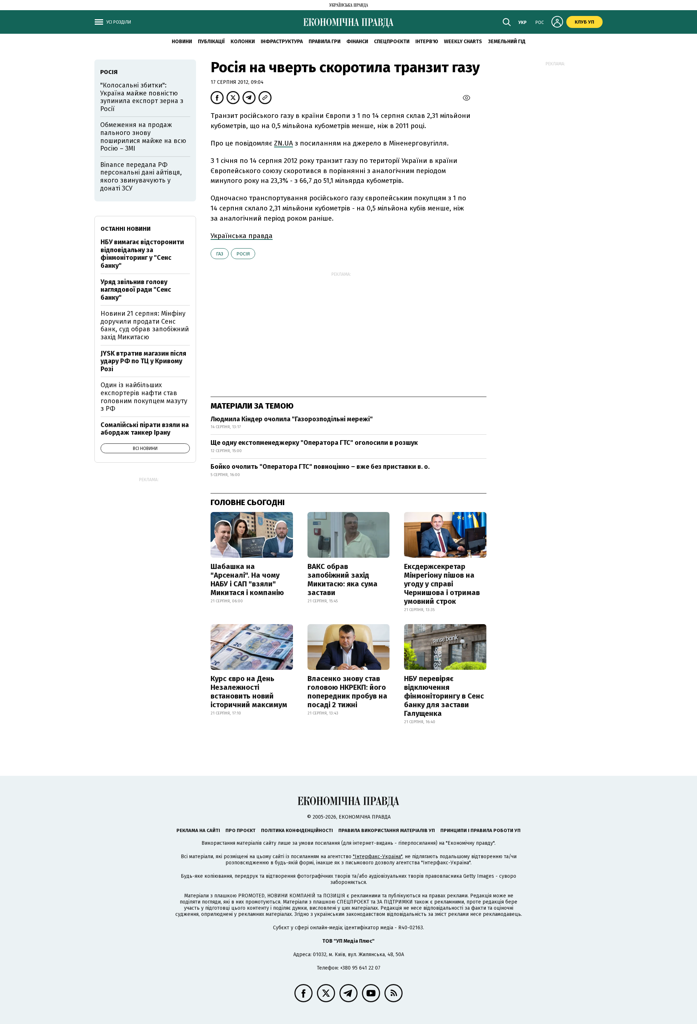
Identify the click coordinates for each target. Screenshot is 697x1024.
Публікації (211, 41)
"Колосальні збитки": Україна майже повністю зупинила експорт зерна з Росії (141, 97)
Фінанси (357, 41)
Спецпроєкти (391, 41)
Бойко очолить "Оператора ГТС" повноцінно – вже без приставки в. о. (320, 467)
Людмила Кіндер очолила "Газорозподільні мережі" (292, 419)
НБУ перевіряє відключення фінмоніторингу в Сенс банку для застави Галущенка (444, 696)
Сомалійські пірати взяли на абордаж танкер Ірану (145, 429)
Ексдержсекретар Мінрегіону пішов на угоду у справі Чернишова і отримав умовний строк (442, 584)
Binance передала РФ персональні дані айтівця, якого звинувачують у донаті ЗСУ (141, 176)
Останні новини (126, 228)
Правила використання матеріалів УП (386, 830)
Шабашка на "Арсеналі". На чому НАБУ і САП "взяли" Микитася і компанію (247, 579)
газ (219, 254)
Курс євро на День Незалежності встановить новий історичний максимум (249, 691)
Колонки (243, 41)
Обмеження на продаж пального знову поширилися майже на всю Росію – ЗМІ (143, 136)
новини (182, 41)
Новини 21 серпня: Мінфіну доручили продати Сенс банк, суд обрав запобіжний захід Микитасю (145, 325)
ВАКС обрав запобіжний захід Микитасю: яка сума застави (342, 579)
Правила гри (325, 41)
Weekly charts (463, 41)
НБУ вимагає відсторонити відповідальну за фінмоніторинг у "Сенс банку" (142, 254)
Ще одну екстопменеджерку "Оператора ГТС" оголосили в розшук (314, 443)
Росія (243, 254)
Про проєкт (240, 830)
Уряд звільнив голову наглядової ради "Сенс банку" (136, 290)
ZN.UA (283, 143)
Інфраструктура (282, 41)
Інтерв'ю (426, 41)
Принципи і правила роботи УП (480, 830)
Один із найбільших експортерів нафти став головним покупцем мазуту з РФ (144, 397)
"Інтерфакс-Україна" (377, 856)
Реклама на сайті (198, 830)
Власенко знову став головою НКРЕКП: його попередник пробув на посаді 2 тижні (347, 691)
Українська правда (242, 236)
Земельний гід (507, 41)
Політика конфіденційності (297, 830)
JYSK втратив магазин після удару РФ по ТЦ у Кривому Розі (143, 361)
